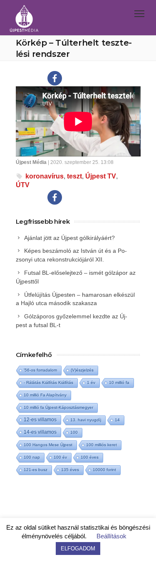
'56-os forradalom (40, 370)
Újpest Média (31, 162)
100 (74, 432)
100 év (60, 457)
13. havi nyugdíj (85, 420)
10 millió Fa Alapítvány (45, 395)
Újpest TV (100, 176)
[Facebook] (54, 78)
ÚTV (23, 184)
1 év (91, 382)
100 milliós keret (101, 444)
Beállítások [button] (111, 536)
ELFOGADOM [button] (78, 548)
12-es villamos (40, 419)
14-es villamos (40, 432)
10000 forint (104, 469)
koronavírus (44, 176)
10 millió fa (119, 382)
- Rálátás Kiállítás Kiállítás (48, 382)
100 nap (32, 457)
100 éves (90, 457)
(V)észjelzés (82, 370)
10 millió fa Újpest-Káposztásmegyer (58, 407)
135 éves (70, 469)
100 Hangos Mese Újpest (48, 444)
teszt (74, 176)
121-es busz (35, 469)
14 (117, 420)
